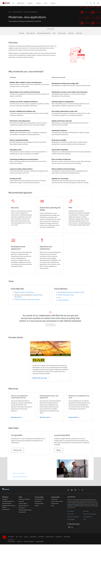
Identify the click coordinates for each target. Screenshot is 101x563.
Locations (26, 536)
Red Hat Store (38, 501)
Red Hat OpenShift (17, 12)
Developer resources (23, 505)
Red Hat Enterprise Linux (8, 501)
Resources (71, 33)
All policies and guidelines (29, 541)
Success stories (62, 33)
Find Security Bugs (63, 300)
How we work (70, 514)
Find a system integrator (20, 476)
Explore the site (73, 417)
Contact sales (54, 499)
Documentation (22, 512)
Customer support (23, 503)
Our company (70, 511)
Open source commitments (89, 514)
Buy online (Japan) (39, 503)
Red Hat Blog (41, 536)
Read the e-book (16, 417)
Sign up (59, 450)
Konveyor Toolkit (37, 295)
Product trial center (39, 499)
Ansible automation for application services (27, 299)
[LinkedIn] (68, 490)
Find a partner (22, 507)
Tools (54, 33)
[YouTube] (72, 490)
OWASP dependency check (66, 295)
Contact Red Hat (33, 536)
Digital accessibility (40, 541)
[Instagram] (82, 490)
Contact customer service (57, 501)
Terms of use (19, 541)
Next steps (79, 33)
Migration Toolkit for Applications (24, 292)
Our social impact (87, 516)
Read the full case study (40, 378)
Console (37, 505)
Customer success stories (73, 516)
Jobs (84, 519)
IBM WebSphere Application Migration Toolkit (71, 292)
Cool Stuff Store (58, 536)
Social (52, 505)
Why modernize (31, 33)
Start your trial (17, 450)
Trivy (59, 297)
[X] (79, 490)
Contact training (54, 503)
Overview (21, 33)
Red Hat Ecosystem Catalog (25, 510)
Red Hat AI (4, 499)
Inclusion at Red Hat (49, 536)
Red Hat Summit (67, 536)
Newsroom (85, 511)
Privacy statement (11, 541)
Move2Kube (18, 297)
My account (21, 501)
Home (10, 12)
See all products (6, 509)
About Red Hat (11, 536)
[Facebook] (75, 490)
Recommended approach (43, 33)
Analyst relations (71, 519)
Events (20, 536)
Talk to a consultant (19, 473)
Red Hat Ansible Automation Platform (8, 506)
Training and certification (24, 499)
